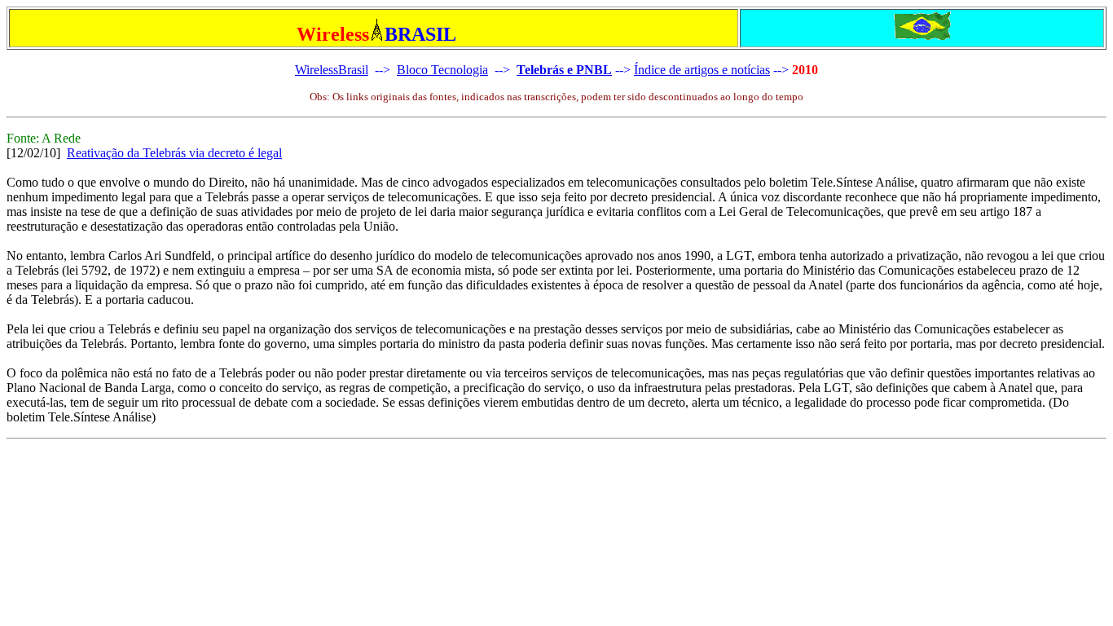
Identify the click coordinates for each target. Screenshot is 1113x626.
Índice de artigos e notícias (702, 70)
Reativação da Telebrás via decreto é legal (174, 153)
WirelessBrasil (331, 70)
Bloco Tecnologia (442, 70)
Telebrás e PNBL (564, 70)
